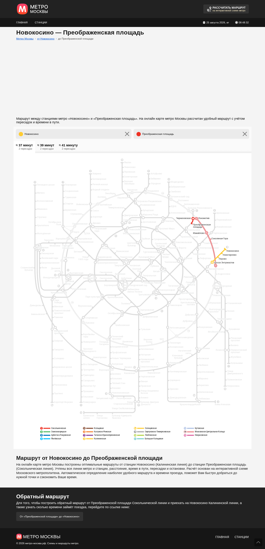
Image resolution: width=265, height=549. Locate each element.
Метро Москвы (25, 38)
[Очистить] (127, 134)
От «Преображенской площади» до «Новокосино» (50, 516)
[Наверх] (258, 542)
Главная (22, 22)
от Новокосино (45, 38)
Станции (41, 22)
